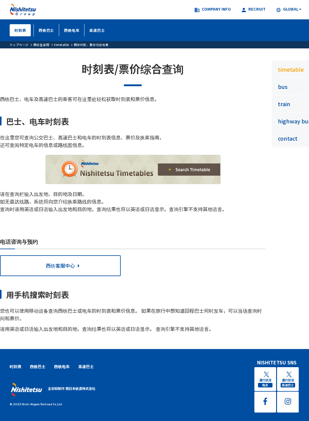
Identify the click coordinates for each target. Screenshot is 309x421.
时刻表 (20, 30)
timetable (61, 45)
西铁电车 (71, 30)
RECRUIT (257, 9)
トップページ (19, 45)
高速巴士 (97, 30)
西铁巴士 (46, 30)
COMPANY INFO (216, 9)
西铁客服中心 (60, 265)
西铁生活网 (41, 45)
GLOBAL (290, 9)
